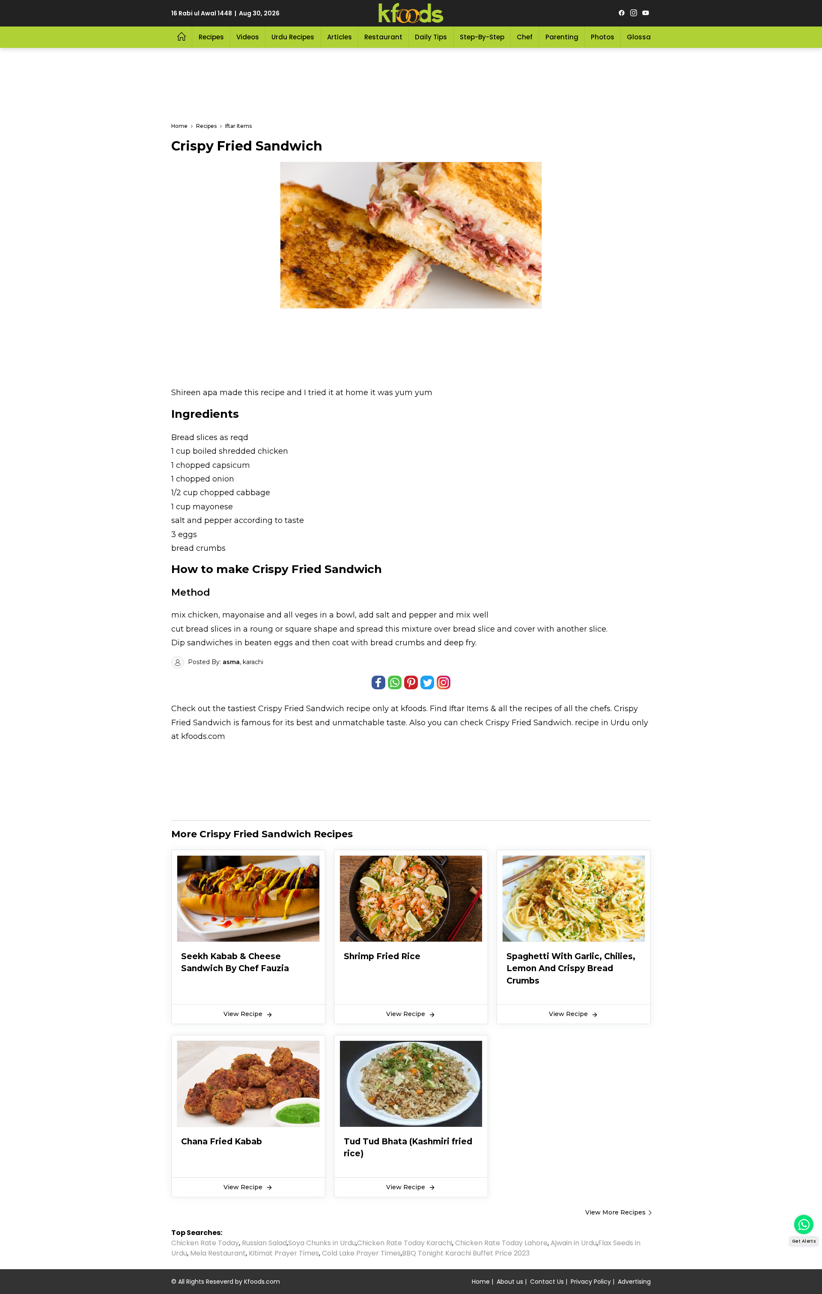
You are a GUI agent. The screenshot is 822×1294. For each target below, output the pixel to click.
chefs (600, 708)
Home (481, 1281)
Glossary (642, 36)
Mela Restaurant (218, 1253)
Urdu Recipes (292, 36)
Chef (525, 36)
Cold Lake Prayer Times (361, 1253)
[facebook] (621, 13)
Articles (339, 36)
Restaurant (383, 36)
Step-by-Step (482, 36)
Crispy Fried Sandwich (301, 708)
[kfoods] (411, 13)
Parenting (561, 36)
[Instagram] (633, 13)
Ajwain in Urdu (574, 1243)
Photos (602, 36)
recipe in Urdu (602, 722)
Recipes (211, 36)
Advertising (634, 1281)
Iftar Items (468, 708)
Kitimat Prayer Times (284, 1253)
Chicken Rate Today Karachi (404, 1243)
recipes (539, 708)
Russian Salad (264, 1243)
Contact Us (547, 1281)
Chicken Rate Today (205, 1243)
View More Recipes (615, 1212)
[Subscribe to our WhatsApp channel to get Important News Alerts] (803, 1224)
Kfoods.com (262, 1281)
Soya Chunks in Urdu (322, 1243)
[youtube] (645, 13)
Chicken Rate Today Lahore (501, 1243)
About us (510, 1281)
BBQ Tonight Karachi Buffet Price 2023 (466, 1253)
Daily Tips (431, 36)
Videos (247, 36)
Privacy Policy (591, 1281)
